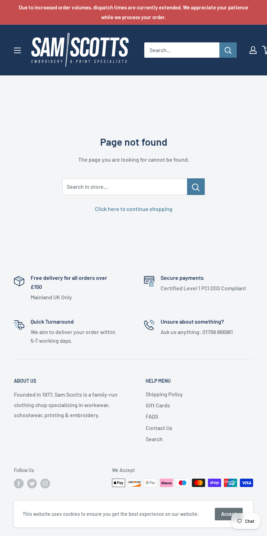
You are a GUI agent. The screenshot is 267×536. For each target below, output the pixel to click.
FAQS (152, 416)
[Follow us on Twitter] (32, 483)
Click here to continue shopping (133, 208)
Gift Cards (158, 405)
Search (154, 439)
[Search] (228, 50)
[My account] (253, 50)
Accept (228, 514)
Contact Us (159, 427)
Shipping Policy (164, 394)
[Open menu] (17, 50)
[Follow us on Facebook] (19, 483)
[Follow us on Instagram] (45, 483)
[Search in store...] (196, 186)
